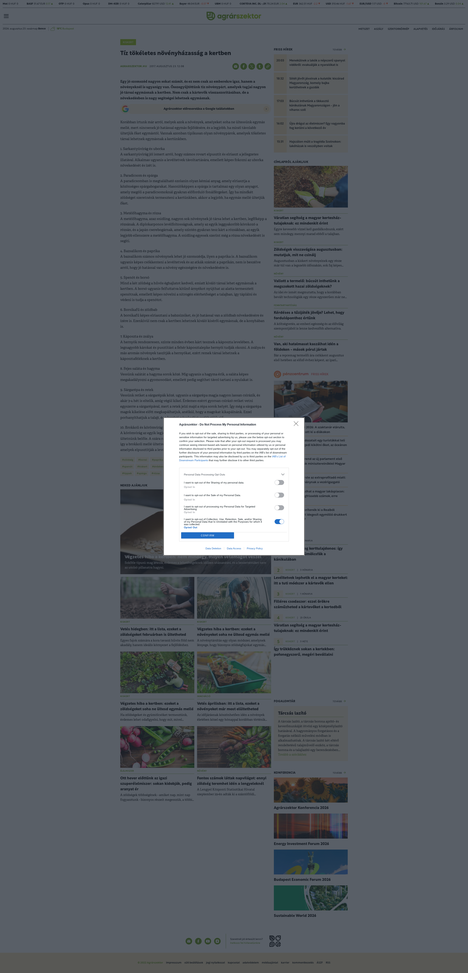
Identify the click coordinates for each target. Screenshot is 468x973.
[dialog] (234, 486)
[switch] (279, 482)
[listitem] (234, 474)
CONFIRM (207, 535)
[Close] (297, 424)
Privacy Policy (255, 548)
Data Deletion (213, 548)
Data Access (234, 548)
